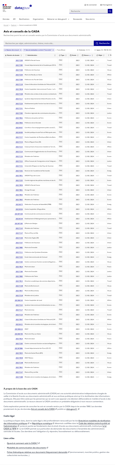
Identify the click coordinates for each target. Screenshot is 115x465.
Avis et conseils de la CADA (43, 409)
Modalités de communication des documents (26, 447)
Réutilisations (24, 19)
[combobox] (90, 11)
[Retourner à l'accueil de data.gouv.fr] (23, 7)
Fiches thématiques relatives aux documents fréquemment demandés (37, 452)
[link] (90, 5)
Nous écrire (90, 19)
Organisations (38, 19)
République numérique (42, 423)
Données (6, 19)
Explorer (14, 25)
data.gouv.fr (71, 409)
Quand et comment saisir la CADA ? (22, 443)
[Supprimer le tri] (21, 50)
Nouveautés (77, 19)
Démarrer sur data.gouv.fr (57, 19)
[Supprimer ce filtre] (53, 50)
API (14, 19)
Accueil (6, 25)
